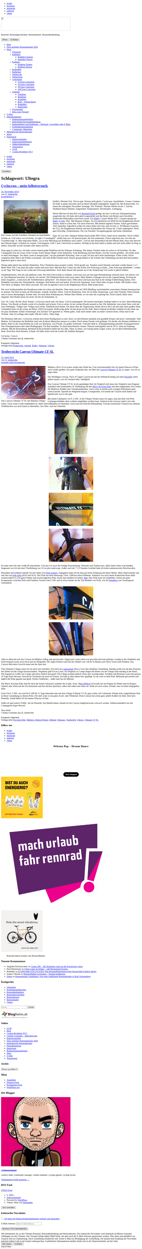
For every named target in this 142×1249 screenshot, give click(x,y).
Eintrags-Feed (13, 1082)
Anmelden (11, 1080)
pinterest (10, 11)
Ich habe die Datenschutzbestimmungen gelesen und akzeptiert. (32, 1219)
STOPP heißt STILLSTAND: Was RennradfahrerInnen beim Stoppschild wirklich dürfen (57, 971)
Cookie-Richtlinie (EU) (22, 152)
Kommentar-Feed (14, 1085)
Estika (9, 976)
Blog (9, 44)
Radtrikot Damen (25, 57)
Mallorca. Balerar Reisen (37, 720)
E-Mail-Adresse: (8, 1223)
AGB (14, 149)
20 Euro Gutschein (26, 84)
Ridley (97, 218)
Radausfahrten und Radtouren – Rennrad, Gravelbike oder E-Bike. (41, 124)
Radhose (16, 62)
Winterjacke (17, 77)
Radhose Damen (25, 64)
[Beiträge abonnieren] (6, 1190)
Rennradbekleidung (15, 992)
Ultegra (51, 345)
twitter (9, 3)
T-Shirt (10, 114)
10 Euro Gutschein (26, 82)
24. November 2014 (10, 191)
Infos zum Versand (20, 112)
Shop (9, 49)
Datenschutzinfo (19, 139)
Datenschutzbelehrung (22, 142)
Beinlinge (22, 97)
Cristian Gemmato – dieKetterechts (22, 1036)
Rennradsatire (13, 1000)
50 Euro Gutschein (26, 87)
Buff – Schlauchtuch (27, 102)
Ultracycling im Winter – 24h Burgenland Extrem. (46, 969)
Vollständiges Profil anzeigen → (15, 1179)
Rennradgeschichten (15, 995)
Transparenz (17, 147)
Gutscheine (17, 79)
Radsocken (22, 107)
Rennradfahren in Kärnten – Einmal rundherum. (45, 974)
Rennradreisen (13, 997)
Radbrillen (16, 69)
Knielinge (22, 99)
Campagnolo (67, 669)
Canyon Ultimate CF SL (110, 369)
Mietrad (53, 720)
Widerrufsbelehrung (21, 144)
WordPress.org (13, 1087)
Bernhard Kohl (88, 213)
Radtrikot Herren (25, 59)
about (9, 134)
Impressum (11, 137)
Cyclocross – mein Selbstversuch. (24, 186)
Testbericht (71, 720)
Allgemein (11, 987)
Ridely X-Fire (59, 221)
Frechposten (17, 109)
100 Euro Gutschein (26, 89)
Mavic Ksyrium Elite (102, 386)
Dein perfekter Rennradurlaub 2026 (22, 47)
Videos (10, 1002)
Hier (85, 578)
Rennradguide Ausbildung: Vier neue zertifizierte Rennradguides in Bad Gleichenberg (53, 976)
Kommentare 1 (7, 196)
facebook (11, 6)
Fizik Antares (51, 573)
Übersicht (16, 52)
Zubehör (16, 92)
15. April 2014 (7, 357)
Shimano (43, 345)
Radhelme (16, 72)
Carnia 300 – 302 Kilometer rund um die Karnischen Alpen (57, 966)
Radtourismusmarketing (22, 119)
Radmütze (22, 104)
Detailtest (113, 580)
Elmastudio (28, 1202)
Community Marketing (22, 129)
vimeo (9, 13)
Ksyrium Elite (19, 720)
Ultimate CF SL (92, 720)
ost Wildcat (85, 683)
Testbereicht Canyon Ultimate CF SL (27, 351)
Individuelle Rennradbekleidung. (26, 122)
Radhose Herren (25, 67)
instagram (11, 8)
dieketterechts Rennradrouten (19, 132)
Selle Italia (17, 575)
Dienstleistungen (14, 117)
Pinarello (128, 377)
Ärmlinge (22, 94)
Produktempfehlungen (16, 990)
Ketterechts (18, 345)
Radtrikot (16, 54)
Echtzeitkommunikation (22, 127)
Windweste (17, 74)
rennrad (27, 345)
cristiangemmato (9, 1170)
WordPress (22, 1200)
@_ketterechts (11, 194)
